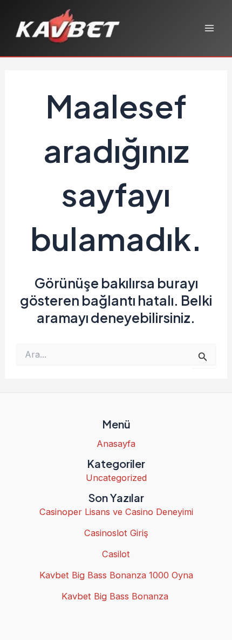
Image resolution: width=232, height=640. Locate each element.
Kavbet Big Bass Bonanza (116, 596)
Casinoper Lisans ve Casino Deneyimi (116, 511)
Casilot (116, 554)
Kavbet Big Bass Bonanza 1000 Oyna (116, 575)
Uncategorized (116, 477)
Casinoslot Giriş (116, 532)
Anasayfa (116, 443)
